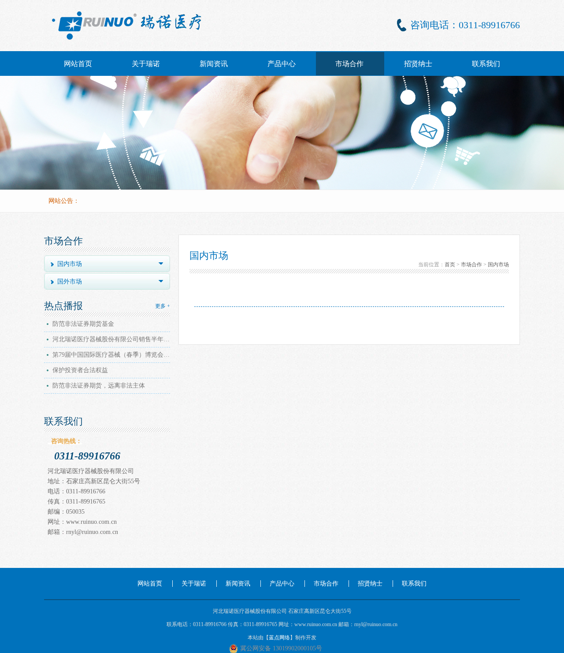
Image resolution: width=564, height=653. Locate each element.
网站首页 (78, 63)
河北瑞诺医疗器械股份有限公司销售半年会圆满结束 (112, 339)
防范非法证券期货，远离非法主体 (98, 385)
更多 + (162, 306)
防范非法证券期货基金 (83, 324)
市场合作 (349, 63)
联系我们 (486, 63)
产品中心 (281, 63)
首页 (450, 264)
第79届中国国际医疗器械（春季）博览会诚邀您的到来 (112, 354)
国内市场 (498, 264)
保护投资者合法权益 (80, 370)
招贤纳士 (418, 63)
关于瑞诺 (146, 63)
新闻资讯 (214, 63)
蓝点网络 (279, 637)
